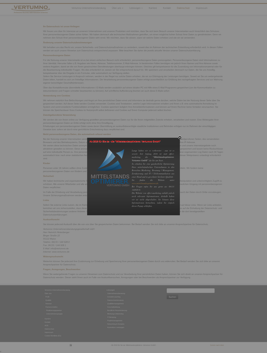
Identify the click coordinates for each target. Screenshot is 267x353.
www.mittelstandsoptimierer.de (145, 183)
